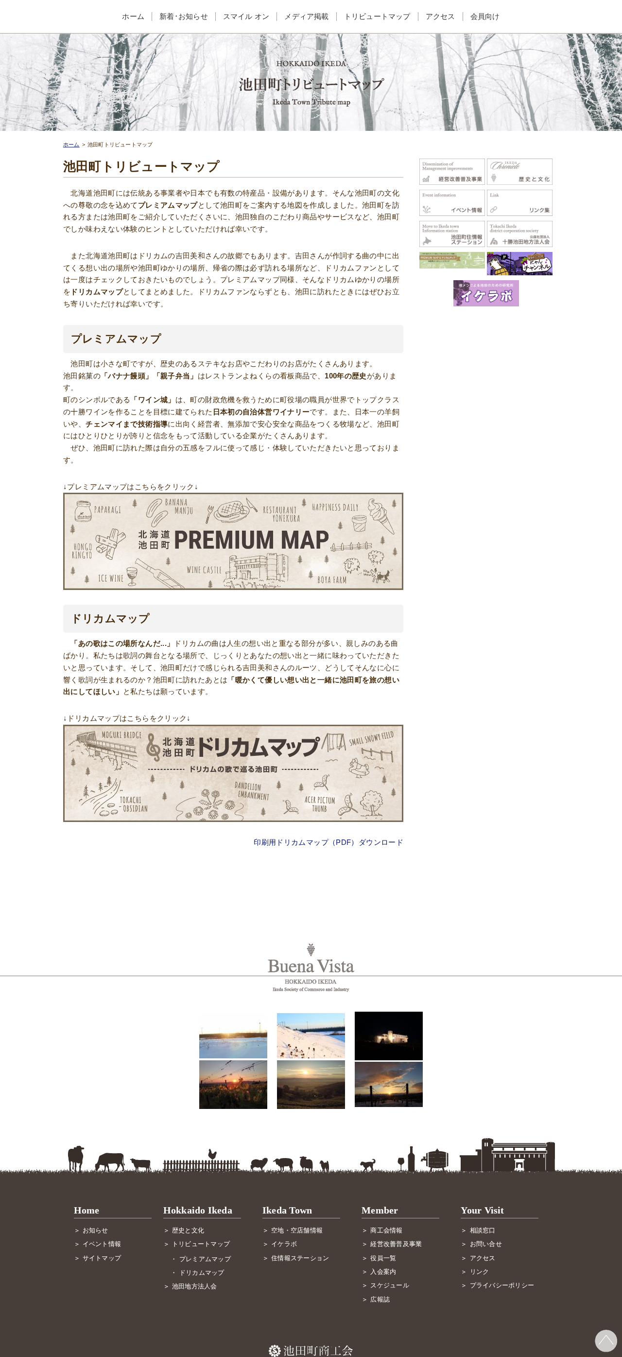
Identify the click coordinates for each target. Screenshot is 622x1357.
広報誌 (380, 1299)
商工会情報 (386, 1230)
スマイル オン (246, 16)
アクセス (440, 16)
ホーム (133, 16)
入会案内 (383, 1271)
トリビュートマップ (377, 16)
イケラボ (284, 1244)
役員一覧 (383, 1258)
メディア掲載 (306, 16)
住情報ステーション (300, 1258)
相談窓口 (483, 1230)
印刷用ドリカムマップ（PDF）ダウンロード (328, 842)
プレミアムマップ (205, 1259)
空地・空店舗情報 (297, 1230)
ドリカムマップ (202, 1272)
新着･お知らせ (183, 16)
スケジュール (389, 1285)
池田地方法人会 (194, 1286)
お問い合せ (486, 1244)
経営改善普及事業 (396, 1244)
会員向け (485, 16)
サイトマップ (102, 1258)
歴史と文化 (188, 1230)
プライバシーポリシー (502, 1285)
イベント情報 (102, 1244)
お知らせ (95, 1230)
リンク (479, 1271)
